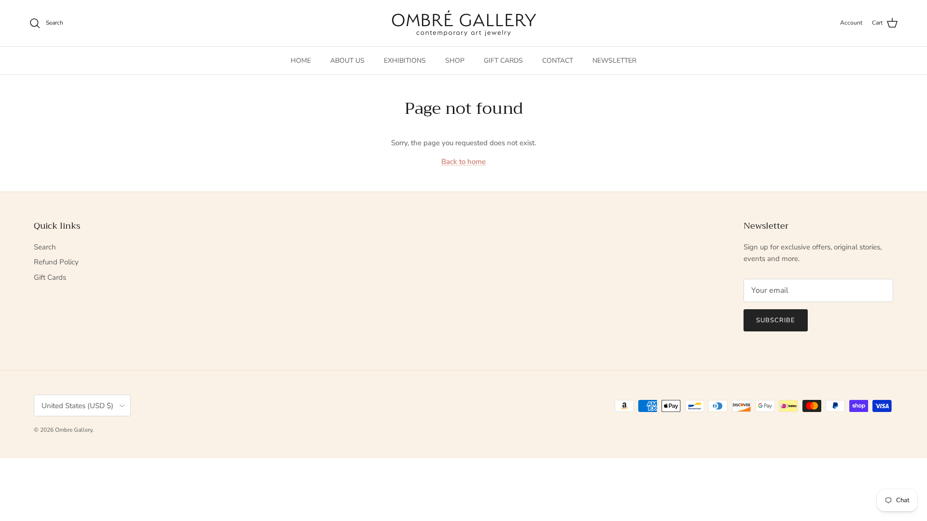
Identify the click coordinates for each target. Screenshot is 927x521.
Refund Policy (56, 262)
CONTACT (557, 60)
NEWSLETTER (614, 60)
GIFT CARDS (503, 60)
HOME (301, 60)
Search (45, 247)
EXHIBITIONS (405, 60)
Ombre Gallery (73, 430)
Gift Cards (50, 277)
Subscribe (775, 320)
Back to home (463, 161)
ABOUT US (347, 60)
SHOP (454, 60)
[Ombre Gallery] (463, 23)
